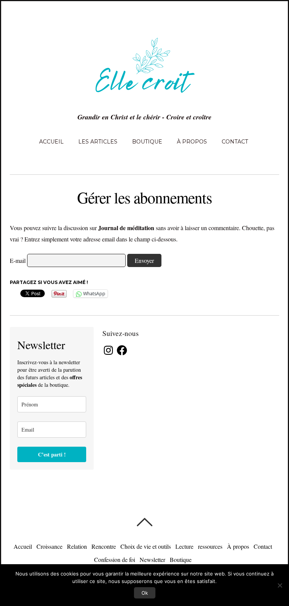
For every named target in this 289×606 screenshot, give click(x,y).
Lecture (184, 546)
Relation (77, 546)
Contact (235, 141)
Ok (144, 593)
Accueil (51, 141)
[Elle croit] (144, 97)
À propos (192, 141)
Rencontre (103, 546)
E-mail (18, 260)
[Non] (279, 585)
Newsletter (152, 559)
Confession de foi (114, 559)
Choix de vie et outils (145, 546)
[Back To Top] (144, 522)
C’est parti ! (52, 454)
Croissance (49, 546)
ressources (210, 546)
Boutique (147, 141)
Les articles (97, 141)
